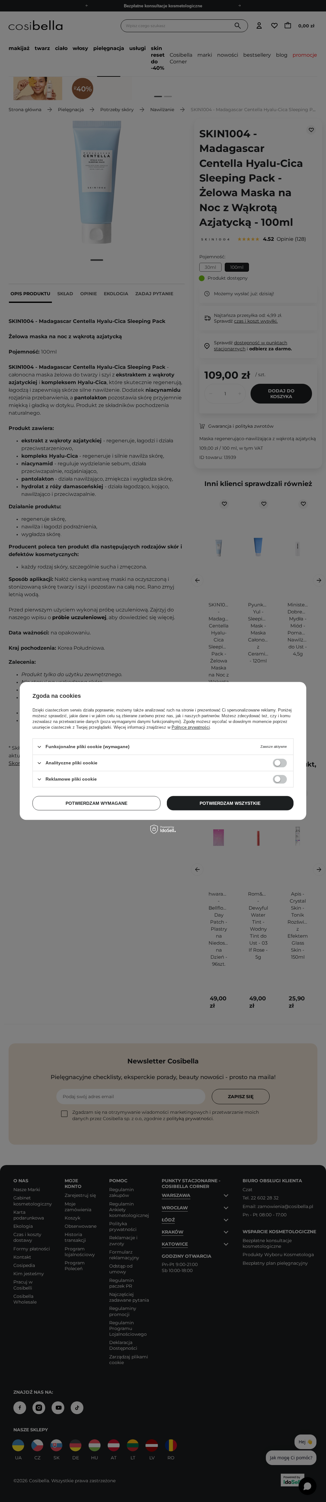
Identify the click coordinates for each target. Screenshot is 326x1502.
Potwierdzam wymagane (96, 803)
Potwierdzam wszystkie (230, 803)
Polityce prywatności (191, 727)
